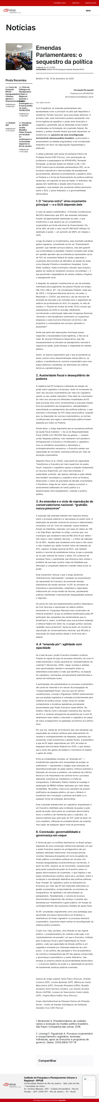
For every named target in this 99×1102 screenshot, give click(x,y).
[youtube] (7, 3)
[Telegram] (85, 1059)
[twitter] (29, 1096)
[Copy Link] (89, 1062)
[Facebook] (62, 1059)
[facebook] (25, 1096)
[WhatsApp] (81, 1059)
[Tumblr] (89, 1059)
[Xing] (81, 1062)
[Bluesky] (70, 1059)
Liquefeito (62, 1100)
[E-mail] (85, 1062)
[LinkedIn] (77, 1059)
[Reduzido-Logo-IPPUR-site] (12, 9)
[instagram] (3, 3)
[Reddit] (73, 1059)
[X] (66, 1059)
